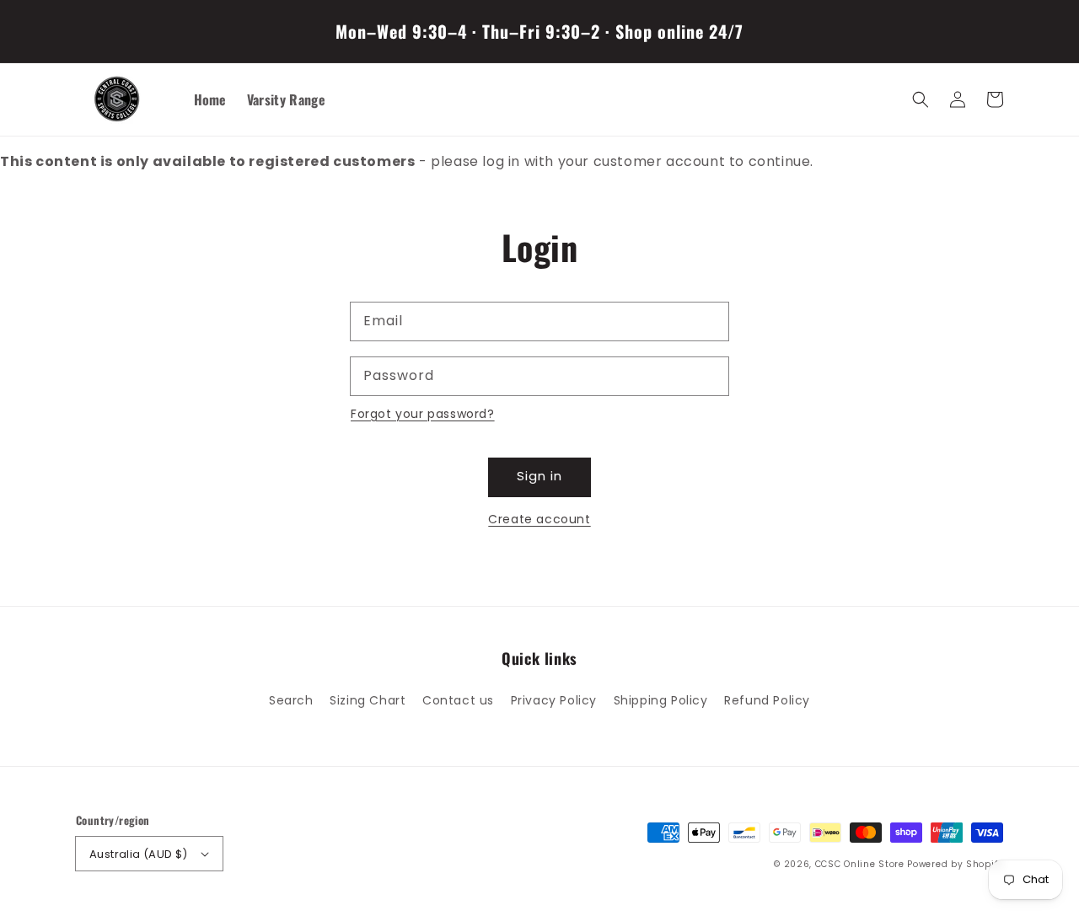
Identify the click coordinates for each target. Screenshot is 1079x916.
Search (291, 700)
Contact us (458, 700)
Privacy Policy (554, 700)
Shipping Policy (661, 700)
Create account (539, 519)
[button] (920, 99)
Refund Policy (767, 700)
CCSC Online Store (860, 864)
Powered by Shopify (955, 864)
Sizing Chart (367, 700)
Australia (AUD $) (138, 854)
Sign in (539, 476)
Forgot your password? (423, 413)
